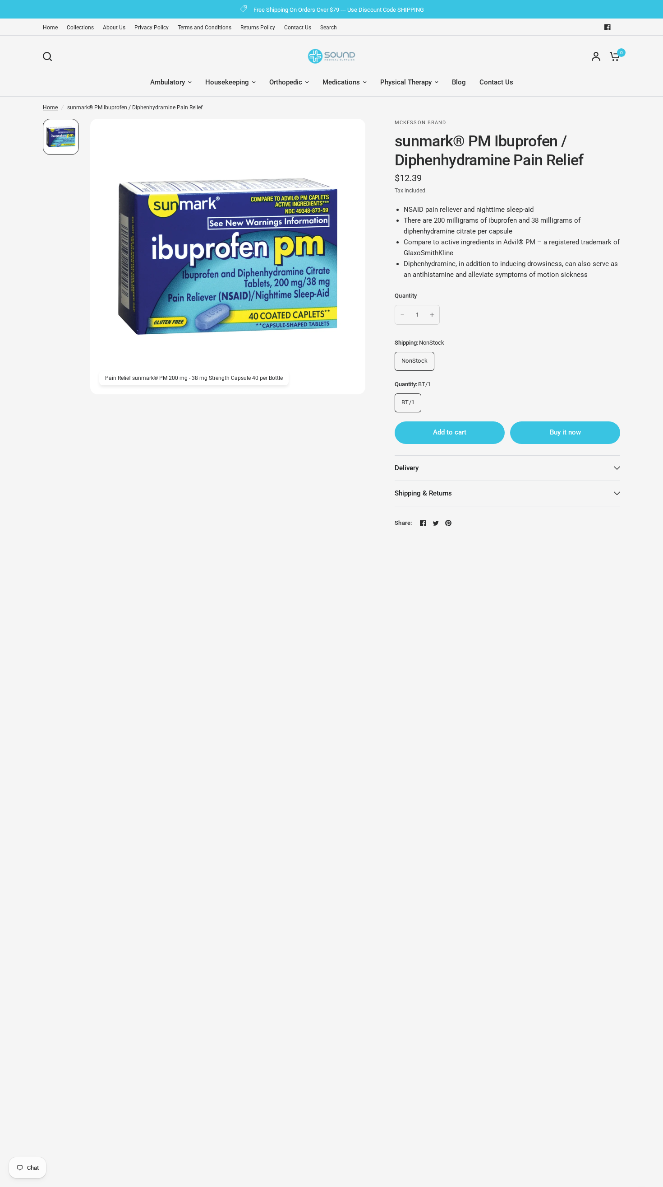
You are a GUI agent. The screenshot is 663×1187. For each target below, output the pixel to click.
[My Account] (596, 56)
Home (50, 27)
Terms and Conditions (204, 27)
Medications (341, 82)
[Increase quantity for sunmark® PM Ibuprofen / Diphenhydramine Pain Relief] (432, 314)
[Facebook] (607, 27)
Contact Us (297, 27)
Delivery (407, 468)
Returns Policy (257, 27)
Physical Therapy (406, 82)
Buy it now (565, 432)
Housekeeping (227, 82)
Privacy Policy (151, 27)
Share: (403, 523)
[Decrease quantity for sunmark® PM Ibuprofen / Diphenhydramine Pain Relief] (402, 314)
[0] (612, 56)
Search (328, 27)
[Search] (49, 56)
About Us (114, 27)
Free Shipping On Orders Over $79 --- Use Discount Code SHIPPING (338, 9)
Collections (80, 27)
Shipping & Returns (423, 493)
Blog (459, 82)
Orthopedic (285, 82)
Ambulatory (167, 82)
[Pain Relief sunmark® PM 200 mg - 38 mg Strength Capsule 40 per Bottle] (353, 131)
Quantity (406, 295)
